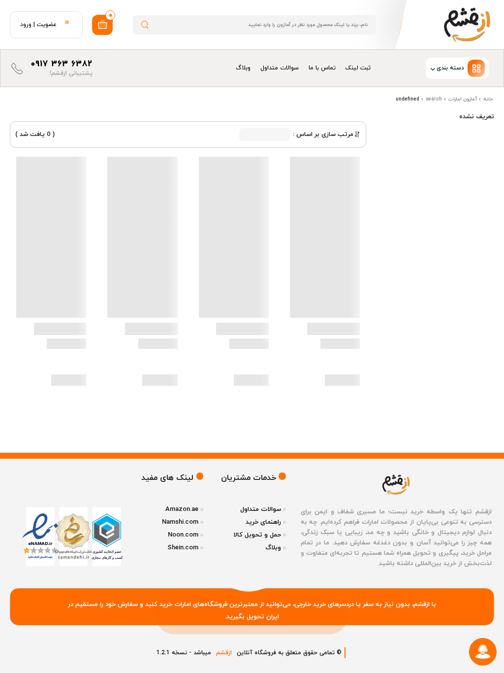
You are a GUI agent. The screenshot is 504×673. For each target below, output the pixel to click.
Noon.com (183, 535)
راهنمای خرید (263, 522)
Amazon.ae (181, 509)
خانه (488, 99)
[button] (435, 68)
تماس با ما (322, 68)
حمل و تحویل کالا (257, 535)
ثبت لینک (358, 68)
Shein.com (182, 547)
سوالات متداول (279, 68)
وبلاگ (243, 68)
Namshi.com (180, 522)
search (434, 99)
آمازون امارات (462, 99)
